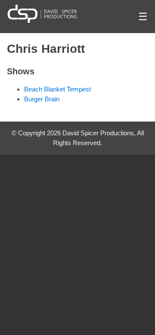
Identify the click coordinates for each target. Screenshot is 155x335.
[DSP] (42, 13)
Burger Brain (41, 99)
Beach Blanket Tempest (57, 89)
